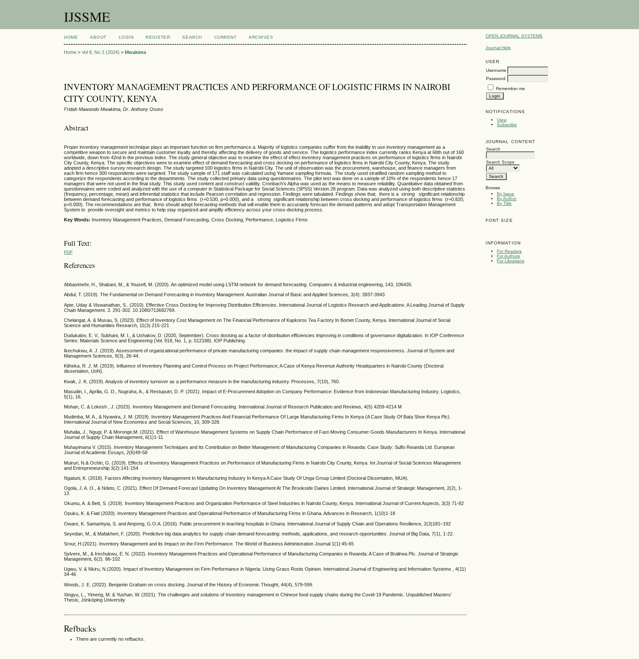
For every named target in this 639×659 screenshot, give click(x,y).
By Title (504, 203)
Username (496, 70)
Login (126, 37)
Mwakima (135, 52)
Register (158, 37)
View (501, 119)
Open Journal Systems (514, 35)
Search (192, 37)
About (98, 37)
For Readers (509, 251)
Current (225, 37)
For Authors (508, 256)
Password (496, 78)
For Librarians (510, 260)
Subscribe (507, 124)
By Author (506, 198)
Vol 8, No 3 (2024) (101, 52)
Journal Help (498, 47)
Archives (261, 37)
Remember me (510, 88)
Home (71, 37)
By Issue (505, 193)
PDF (68, 252)
